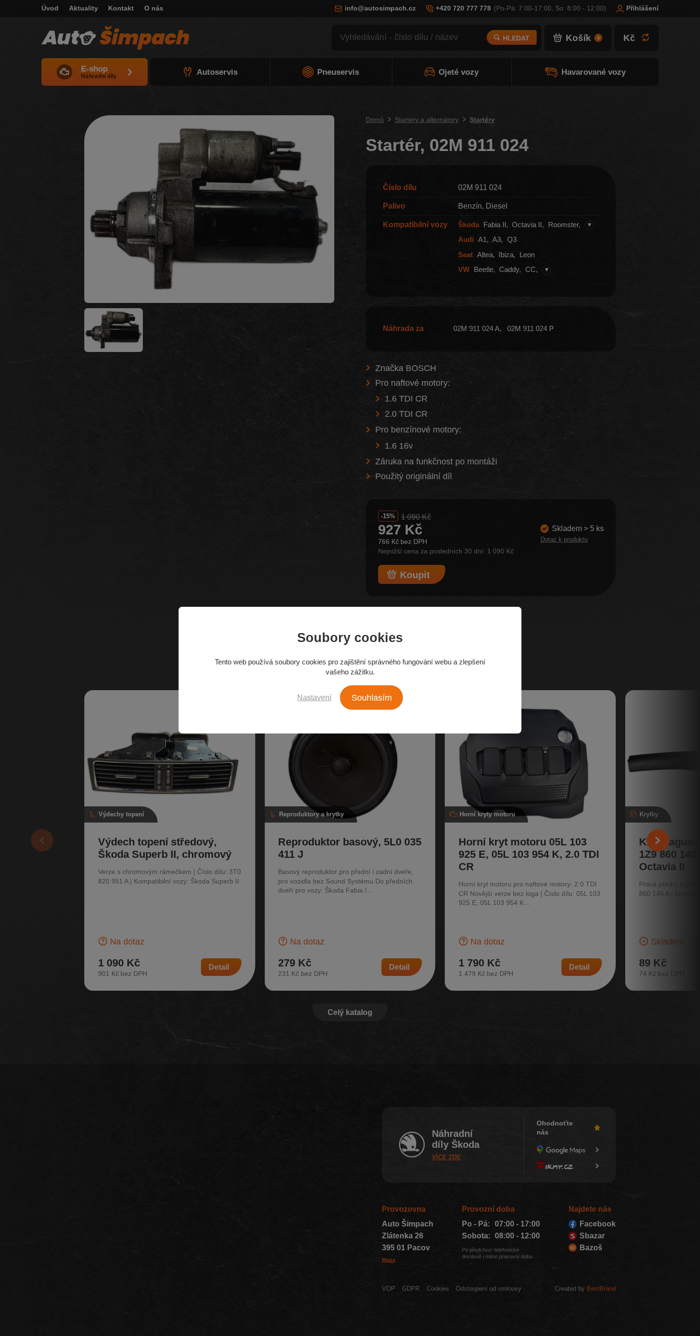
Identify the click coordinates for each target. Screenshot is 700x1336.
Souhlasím (371, 698)
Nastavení (314, 697)
